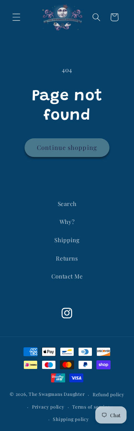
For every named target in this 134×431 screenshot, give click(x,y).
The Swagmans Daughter (56, 394)
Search (67, 203)
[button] (16, 17)
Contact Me (67, 276)
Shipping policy (71, 419)
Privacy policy (48, 407)
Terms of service (91, 407)
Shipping (66, 240)
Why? (67, 221)
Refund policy (108, 394)
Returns (67, 258)
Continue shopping (67, 147)
